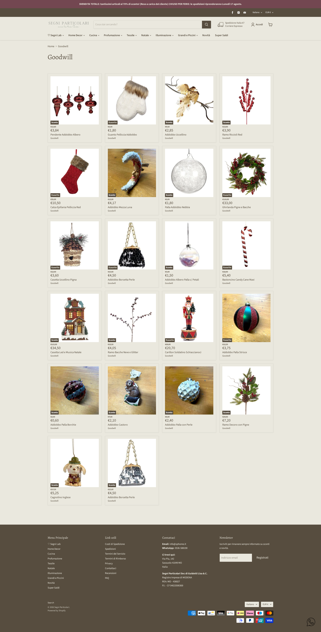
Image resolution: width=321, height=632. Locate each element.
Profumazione (112, 35)
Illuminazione (164, 35)
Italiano (256, 12)
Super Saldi (221, 35)
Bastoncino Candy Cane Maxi (238, 280)
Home (51, 46)
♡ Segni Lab (55, 35)
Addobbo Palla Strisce (234, 352)
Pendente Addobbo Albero (65, 135)
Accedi (259, 24)
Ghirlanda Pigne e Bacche (236, 207)
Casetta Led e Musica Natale (65, 352)
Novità (206, 35)
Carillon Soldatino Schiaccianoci (183, 352)
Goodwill (54, 138)
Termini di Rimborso (115, 558)
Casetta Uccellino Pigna (63, 280)
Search (51, 602)
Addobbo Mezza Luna (120, 207)
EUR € (268, 12)
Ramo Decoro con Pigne (235, 425)
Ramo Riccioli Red (232, 135)
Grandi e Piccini (187, 35)
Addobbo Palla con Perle (178, 425)
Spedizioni (110, 549)
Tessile (131, 35)
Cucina (93, 35)
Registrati (262, 558)
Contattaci (110, 568)
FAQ (107, 578)
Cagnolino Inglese (60, 497)
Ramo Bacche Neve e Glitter (123, 352)
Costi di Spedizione (115, 544)
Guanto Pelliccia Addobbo (122, 135)
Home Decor (75, 35)
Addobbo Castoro (118, 425)
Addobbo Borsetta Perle (121, 280)
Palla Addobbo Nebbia (177, 207)
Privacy (109, 563)
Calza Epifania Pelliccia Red (65, 207)
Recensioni (110, 573)
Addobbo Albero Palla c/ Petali (182, 280)
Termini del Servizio (115, 554)
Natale (145, 35)
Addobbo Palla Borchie (63, 425)
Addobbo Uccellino (175, 135)
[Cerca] (206, 24)
